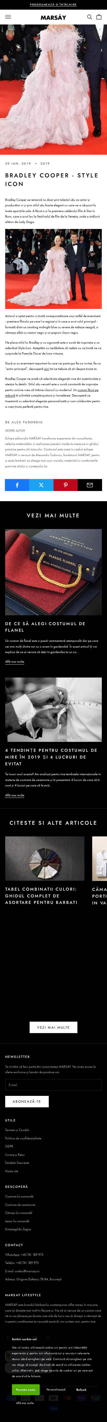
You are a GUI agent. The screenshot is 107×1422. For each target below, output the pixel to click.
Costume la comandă (19, 1196)
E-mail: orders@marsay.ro (22, 1271)
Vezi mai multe (53, 1027)
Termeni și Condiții (17, 1130)
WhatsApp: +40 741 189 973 (24, 1255)
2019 (45, 163)
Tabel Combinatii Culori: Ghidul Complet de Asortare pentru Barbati (41, 895)
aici (46, 369)
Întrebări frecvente (17, 1163)
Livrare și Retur (15, 1155)
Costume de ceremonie (20, 1205)
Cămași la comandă (18, 1213)
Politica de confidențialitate (23, 1138)
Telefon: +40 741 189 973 (22, 1263)
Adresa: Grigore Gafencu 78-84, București (33, 1279)
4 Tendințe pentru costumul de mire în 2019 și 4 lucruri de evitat (51, 757)
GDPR (9, 1146)
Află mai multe (14, 661)
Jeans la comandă (17, 1221)
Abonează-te (27, 1101)
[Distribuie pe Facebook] (17, 485)
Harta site (11, 1171)
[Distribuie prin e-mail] (90, 485)
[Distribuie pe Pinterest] (66, 485)
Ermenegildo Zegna (18, 1229)
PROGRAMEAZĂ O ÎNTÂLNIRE (53, 5)
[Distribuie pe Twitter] (41, 485)
